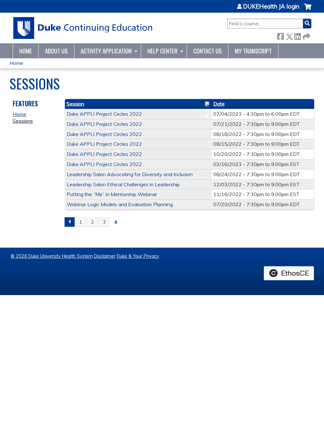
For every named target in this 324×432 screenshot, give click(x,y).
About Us (56, 50)
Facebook (280, 35)
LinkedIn (297, 35)
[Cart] (307, 10)
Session (75, 104)
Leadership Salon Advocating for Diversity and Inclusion (130, 174)
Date (219, 104)
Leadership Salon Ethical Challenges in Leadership (123, 184)
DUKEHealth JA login (271, 6)
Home (25, 50)
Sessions (23, 121)
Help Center (162, 50)
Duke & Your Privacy (138, 256)
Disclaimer (104, 256)
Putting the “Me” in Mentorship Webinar (112, 194)
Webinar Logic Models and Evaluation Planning (120, 204)
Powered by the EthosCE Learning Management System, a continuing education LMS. (289, 273)
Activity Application (106, 50)
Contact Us (207, 50)
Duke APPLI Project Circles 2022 (104, 114)
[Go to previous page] (70, 222)
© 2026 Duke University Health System (52, 256)
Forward (306, 35)
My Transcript (253, 50)
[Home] (83, 28)
